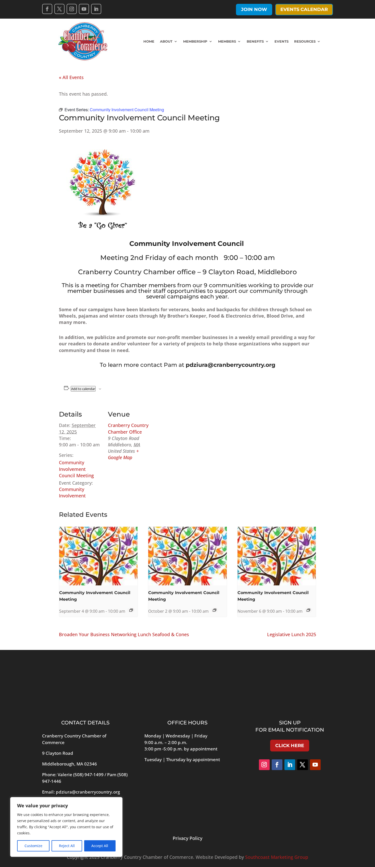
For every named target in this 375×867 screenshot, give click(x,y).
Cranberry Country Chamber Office (128, 428)
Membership (195, 41)
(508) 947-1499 (88, 774)
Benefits (255, 41)
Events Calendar (304, 9)
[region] (66, 827)
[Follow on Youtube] (84, 9)
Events (281, 41)
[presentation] (98, 556)
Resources (305, 41)
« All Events (71, 77)
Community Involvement (72, 492)
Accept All (99, 845)
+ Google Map (123, 454)
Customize (33, 845)
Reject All (67, 845)
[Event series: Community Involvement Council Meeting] (131, 610)
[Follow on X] (59, 9)
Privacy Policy (187, 838)
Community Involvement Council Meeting (76, 468)
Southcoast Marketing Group (276, 857)
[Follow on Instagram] (72, 9)
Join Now (254, 9)
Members (227, 41)
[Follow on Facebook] (47, 9)
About (166, 41)
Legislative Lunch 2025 (291, 634)
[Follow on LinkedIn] (96, 9)
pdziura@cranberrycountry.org (88, 792)
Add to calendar (83, 388)
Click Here (289, 745)
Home (148, 41)
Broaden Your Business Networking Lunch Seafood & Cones (124, 634)
